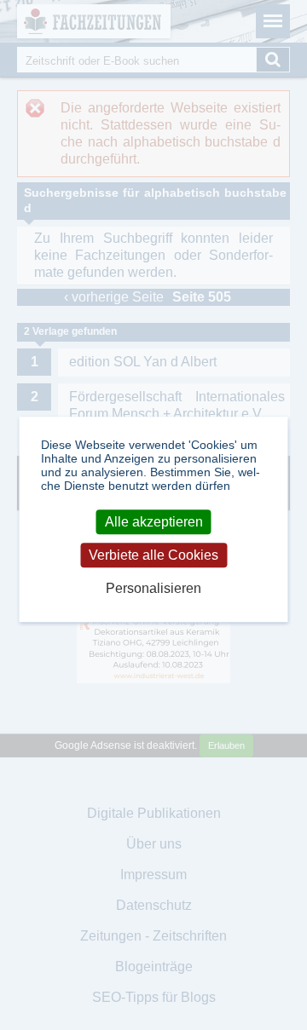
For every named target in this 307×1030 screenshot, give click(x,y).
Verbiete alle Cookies (153, 555)
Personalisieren (153, 588)
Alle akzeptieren (154, 522)
